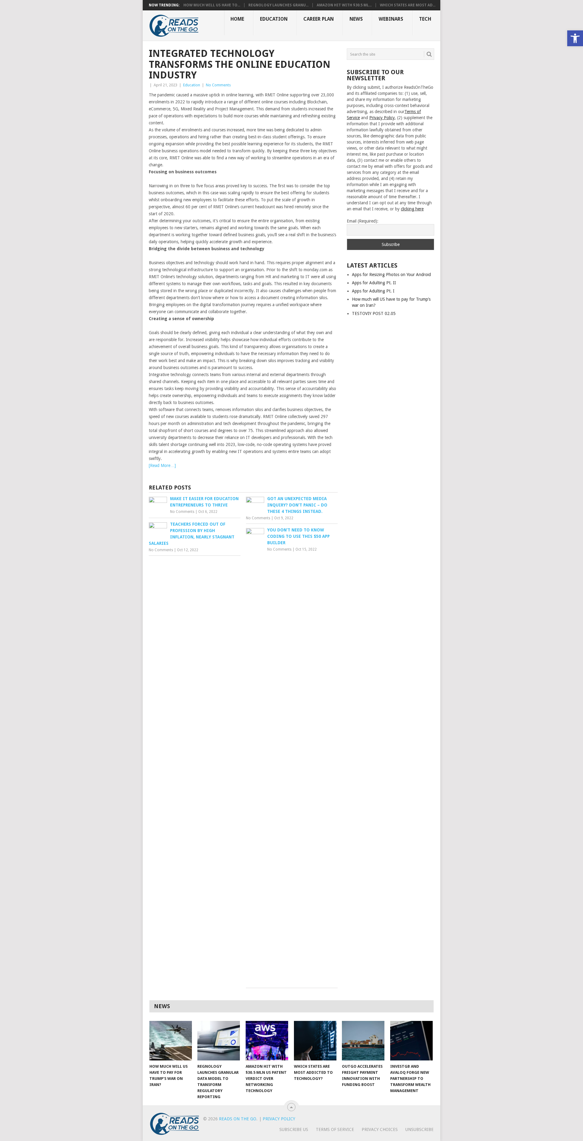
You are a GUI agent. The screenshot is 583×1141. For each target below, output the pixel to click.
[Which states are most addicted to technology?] (315, 1040)
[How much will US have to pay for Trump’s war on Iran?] (170, 1040)
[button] (575, 38)
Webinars (391, 19)
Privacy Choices (380, 1129)
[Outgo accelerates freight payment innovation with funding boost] (363, 1040)
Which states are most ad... (407, 5)
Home (237, 19)
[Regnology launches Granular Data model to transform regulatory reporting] (218, 1040)
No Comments (218, 85)
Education (274, 19)
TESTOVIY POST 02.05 (374, 313)
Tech (425, 19)
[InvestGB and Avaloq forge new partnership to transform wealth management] (411, 1040)
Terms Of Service (335, 1129)
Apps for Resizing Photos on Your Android (391, 274)
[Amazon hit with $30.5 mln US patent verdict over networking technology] (267, 1040)
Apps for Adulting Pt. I (373, 291)
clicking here (412, 208)
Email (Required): (362, 221)
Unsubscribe (419, 1129)
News (356, 19)
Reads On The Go (237, 1118)
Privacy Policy (382, 117)
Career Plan (318, 19)
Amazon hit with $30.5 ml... (344, 5)
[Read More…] (162, 465)
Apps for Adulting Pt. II (374, 282)
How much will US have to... (211, 5)
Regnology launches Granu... (278, 5)
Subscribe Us (293, 1129)
